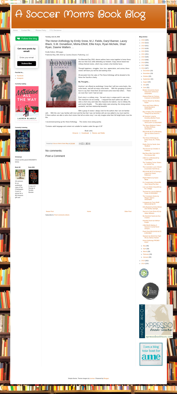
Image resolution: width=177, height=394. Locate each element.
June (145, 87)
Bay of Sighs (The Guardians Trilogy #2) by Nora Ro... (152, 112)
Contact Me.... (26, 30)
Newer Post (50, 211)
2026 (143, 40)
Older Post (128, 211)
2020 (143, 57)
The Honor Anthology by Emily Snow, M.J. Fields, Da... (151, 139)
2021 (143, 54)
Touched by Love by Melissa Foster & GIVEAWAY (152, 192)
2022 (143, 51)
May (144, 246)
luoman (92, 378)
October (146, 76)
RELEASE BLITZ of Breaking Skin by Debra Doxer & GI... (152, 133)
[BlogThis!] (82, 143)
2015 (143, 261)
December (146, 70)
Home (15, 30)
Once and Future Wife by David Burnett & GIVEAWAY (151, 107)
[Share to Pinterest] (89, 143)
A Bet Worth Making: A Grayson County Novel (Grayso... (151, 227)
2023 (143, 48)
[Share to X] (84, 143)
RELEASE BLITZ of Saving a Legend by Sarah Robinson (152, 173)
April (144, 249)
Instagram (20, 78)
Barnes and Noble (98, 133)
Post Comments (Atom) (61, 215)
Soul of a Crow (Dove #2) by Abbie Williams (152, 212)
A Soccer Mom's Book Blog (80, 14)
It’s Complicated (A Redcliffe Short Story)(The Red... (152, 183)
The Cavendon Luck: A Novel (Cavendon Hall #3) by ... (152, 168)
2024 (143, 46)
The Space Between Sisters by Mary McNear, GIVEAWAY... (152, 127)
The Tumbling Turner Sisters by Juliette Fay (152, 163)
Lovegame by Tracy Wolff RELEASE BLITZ (151, 203)
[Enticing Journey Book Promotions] (151, 300)
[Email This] (80, 143)
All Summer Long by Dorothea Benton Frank (151, 117)
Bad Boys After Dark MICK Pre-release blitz (151, 154)
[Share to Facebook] (87, 143)
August (145, 82)
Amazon (75, 133)
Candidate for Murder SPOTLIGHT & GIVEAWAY (152, 121)
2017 (143, 65)
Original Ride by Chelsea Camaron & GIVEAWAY (151, 97)
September (147, 79)
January (146, 257)
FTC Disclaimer (56, 30)
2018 (143, 62)
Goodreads (85, 133)
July (144, 85)
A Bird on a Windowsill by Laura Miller (151, 158)
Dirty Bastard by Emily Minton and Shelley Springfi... (152, 208)
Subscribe (26, 63)
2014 (143, 263)
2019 (143, 60)
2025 (143, 43)
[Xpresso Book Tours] (156, 338)
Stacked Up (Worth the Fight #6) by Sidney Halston (152, 237)
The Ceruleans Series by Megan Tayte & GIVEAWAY (151, 197)
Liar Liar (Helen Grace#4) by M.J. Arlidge (152, 188)
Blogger (106, 378)
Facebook (20, 76)
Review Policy (41, 30)
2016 (143, 68)
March (145, 251)
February (146, 254)
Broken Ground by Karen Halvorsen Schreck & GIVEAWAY (151, 91)
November (146, 73)
